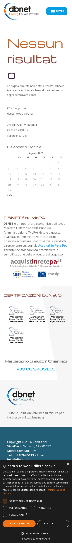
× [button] (67, 464)
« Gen (10, 195)
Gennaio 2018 (15, 130)
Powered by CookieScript (36, 539)
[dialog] (36, 501)
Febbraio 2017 (15, 135)
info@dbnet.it (17, 460)
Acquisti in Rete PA (52, 246)
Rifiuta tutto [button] (53, 523)
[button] (36, 533)
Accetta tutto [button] (19, 523)
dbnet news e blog (18, 113)
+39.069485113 (23, 455)
